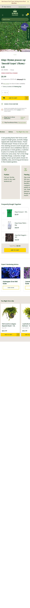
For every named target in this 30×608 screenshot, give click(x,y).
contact (19, 109)
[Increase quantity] (7, 93)
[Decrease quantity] (2, 93)
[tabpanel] (15, 168)
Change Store (22, 7)
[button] (14, 54)
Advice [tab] (10, 132)
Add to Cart (13, 98)
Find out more (23, 117)
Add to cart (15, 250)
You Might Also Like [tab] (22, 132)
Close (28, 27)
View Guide (11, 287)
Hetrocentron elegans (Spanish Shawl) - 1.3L (9, 325)
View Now (14, 3)
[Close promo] (28, 1)
